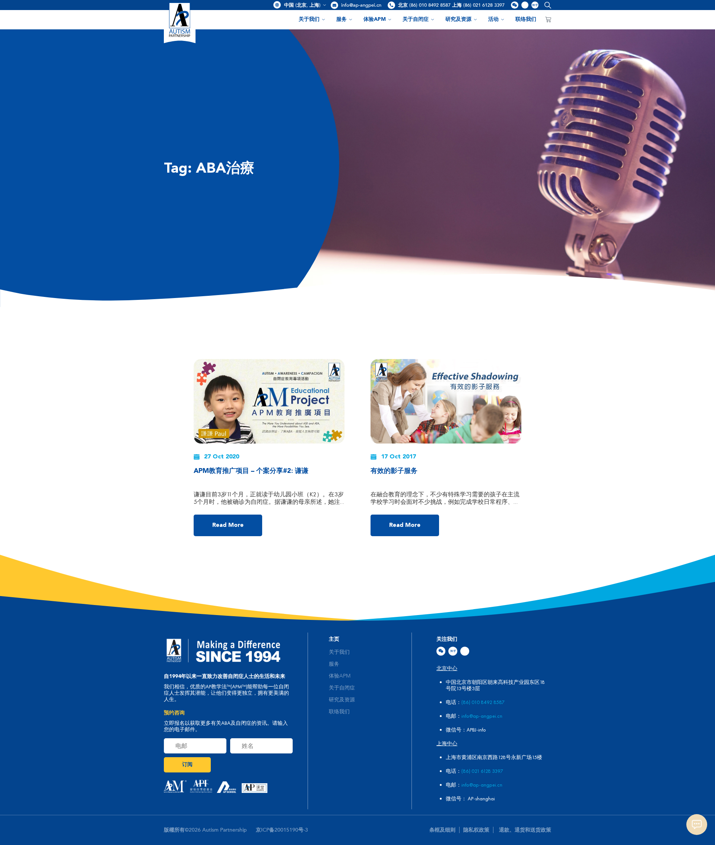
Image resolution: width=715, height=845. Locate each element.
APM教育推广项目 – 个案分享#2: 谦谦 (251, 471)
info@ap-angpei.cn (361, 5)
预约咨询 (174, 713)
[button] (546, 5)
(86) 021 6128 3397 (482, 771)
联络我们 (525, 19)
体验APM (374, 19)
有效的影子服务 (394, 471)
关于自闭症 (416, 19)
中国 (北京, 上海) (302, 5)
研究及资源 (458, 19)
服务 (341, 19)
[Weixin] (440, 651)
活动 (493, 19)
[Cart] (548, 19)
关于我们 (309, 19)
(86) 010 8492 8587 (483, 702)
